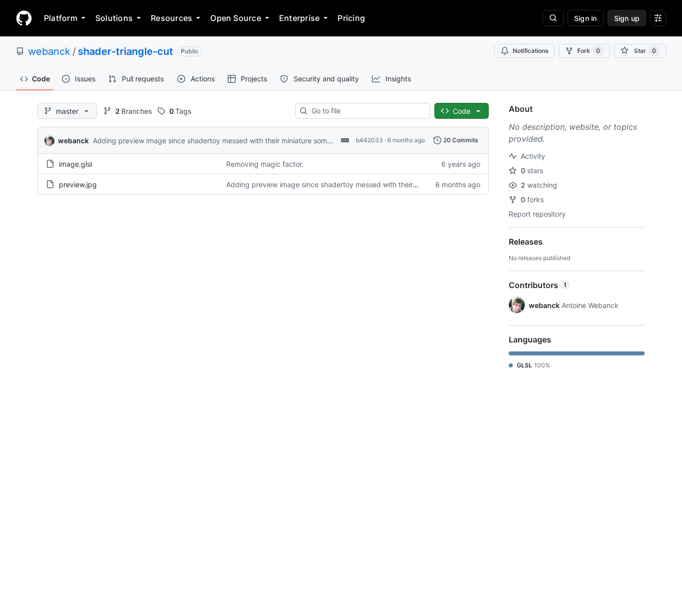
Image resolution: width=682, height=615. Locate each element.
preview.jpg (78, 184)
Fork (588, 50)
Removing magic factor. (265, 164)
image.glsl (75, 164)
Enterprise (299, 18)
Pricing (351, 18)
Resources (171, 18)
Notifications (530, 50)
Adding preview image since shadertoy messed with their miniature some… (215, 140)
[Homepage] (24, 18)
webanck (49, 51)
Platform (60, 18)
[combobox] (367, 110)
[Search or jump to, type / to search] (553, 18)
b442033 (369, 140)
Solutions (114, 18)
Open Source (235, 18)
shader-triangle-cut (125, 51)
